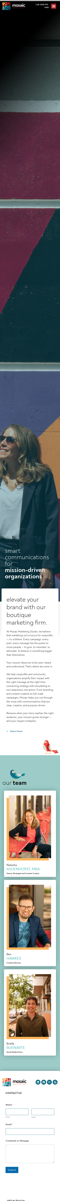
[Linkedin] (38, 1082)
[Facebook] (43, 1082)
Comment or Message (17, 1140)
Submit (12, 1170)
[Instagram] (49, 1082)
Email (9, 1124)
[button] (53, 6)
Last (33, 1117)
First (8, 1117)
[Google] (55, 1082)
